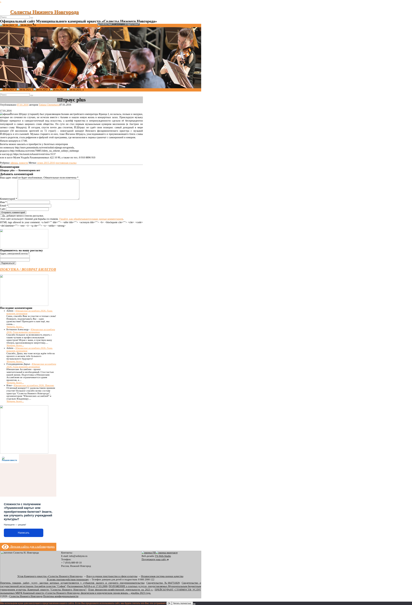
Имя (3, 202)
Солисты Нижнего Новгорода (44, 12)
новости (23, 162)
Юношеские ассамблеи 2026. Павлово (34, 385)
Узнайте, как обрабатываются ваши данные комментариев (91, 219)
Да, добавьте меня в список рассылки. (23, 215)
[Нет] (194, 604)
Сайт (2, 209)
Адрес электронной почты (15, 253)
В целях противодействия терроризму (68, 579)
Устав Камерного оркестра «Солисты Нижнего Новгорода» (50, 576)
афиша (14, 162)
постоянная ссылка (66, 162)
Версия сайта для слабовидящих (32, 546)
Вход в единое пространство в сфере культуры (111, 576)
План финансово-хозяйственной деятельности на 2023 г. (120, 589)
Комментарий (8, 198)
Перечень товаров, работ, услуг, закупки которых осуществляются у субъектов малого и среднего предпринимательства (72, 583)
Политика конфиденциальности (60, 596)
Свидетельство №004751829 (162, 583)
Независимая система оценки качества (162, 576)
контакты (118, 24)
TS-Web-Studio (163, 556)
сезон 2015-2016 (46, 162)
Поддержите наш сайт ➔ (155, 559)
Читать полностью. (182, 603)
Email (4, 205)
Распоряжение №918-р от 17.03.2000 (87, 586)
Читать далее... (15, 326)
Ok (169, 603)
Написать (23, 532)
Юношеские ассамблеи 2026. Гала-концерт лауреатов (30, 330)
